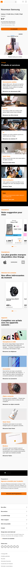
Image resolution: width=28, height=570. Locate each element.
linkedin (11, 546)
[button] (12, 246)
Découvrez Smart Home (9, 162)
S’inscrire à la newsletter (8, 538)
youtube (14, 546)
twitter (5, 546)
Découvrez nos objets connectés (11, 404)
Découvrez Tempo (7, 186)
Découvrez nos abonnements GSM (11, 91)
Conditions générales (5, 556)
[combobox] (10, 2)
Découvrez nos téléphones (9, 351)
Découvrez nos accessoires (10, 378)
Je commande (14, 29)
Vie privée (3, 558)
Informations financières (6, 561)
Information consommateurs (7, 566)
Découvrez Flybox (7, 455)
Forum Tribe (17, 546)
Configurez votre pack (8, 199)
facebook (2, 546)
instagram (8, 546)
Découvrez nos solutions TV (10, 139)
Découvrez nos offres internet (10, 115)
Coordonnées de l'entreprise (7, 563)
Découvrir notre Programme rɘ (13, 493)
